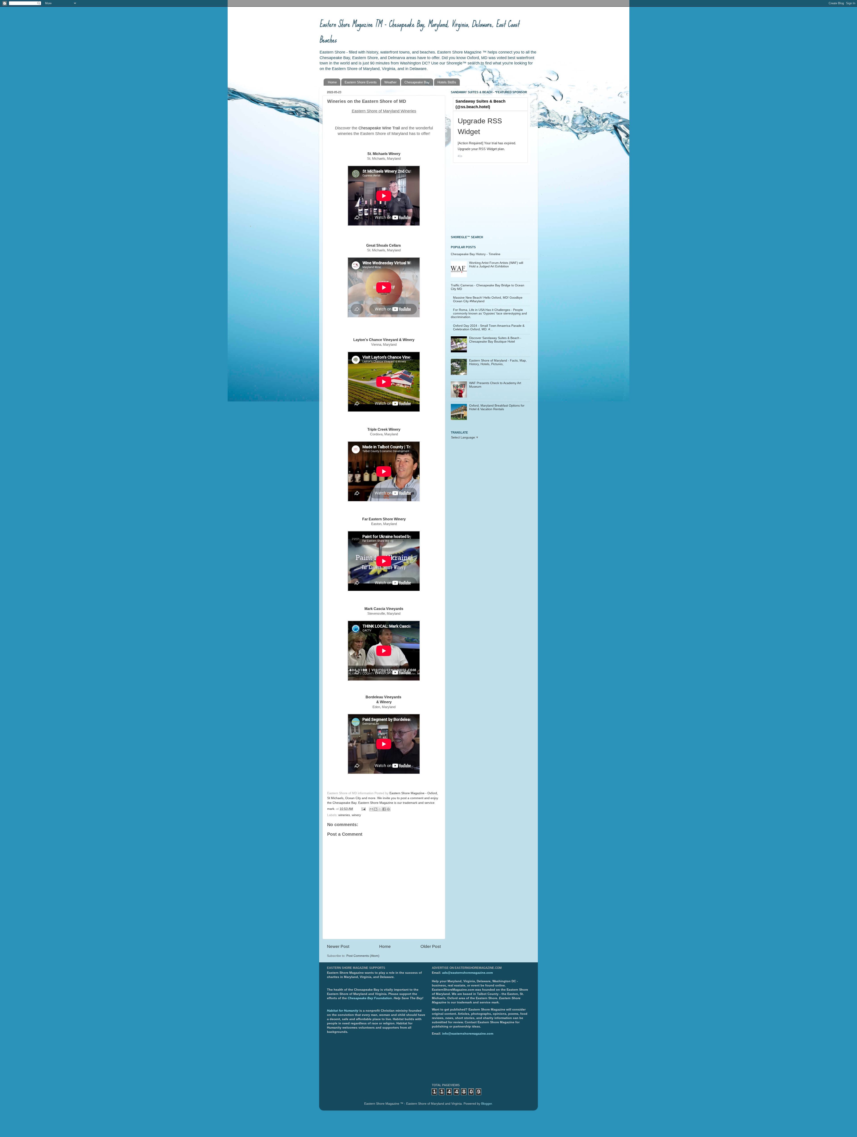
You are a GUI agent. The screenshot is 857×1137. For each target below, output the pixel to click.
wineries (344, 815)
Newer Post (338, 946)
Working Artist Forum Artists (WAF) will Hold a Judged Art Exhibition (496, 264)
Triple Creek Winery (383, 429)
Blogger (486, 1103)
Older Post (430, 946)
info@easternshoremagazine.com (467, 1033)
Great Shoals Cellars (384, 245)
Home (332, 82)
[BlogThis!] (375, 809)
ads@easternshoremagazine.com (467, 972)
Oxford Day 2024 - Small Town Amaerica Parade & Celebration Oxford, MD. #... (488, 327)
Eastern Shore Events (361, 82)
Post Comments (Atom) (362, 955)
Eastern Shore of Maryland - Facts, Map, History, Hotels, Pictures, (498, 362)
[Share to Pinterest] (388, 809)
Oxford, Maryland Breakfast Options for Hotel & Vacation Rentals (496, 407)
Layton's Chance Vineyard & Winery (383, 340)
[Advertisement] (484, 199)
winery (356, 815)
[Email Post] (363, 808)
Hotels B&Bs (446, 82)
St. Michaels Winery (383, 154)
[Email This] (371, 809)
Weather (390, 82)
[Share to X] (380, 809)
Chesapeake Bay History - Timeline (475, 254)
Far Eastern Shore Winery (384, 519)
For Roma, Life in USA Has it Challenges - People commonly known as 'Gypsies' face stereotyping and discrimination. (489, 313)
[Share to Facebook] (384, 809)
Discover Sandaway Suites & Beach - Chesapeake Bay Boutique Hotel (495, 339)
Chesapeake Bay (417, 82)
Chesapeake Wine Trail (379, 128)
